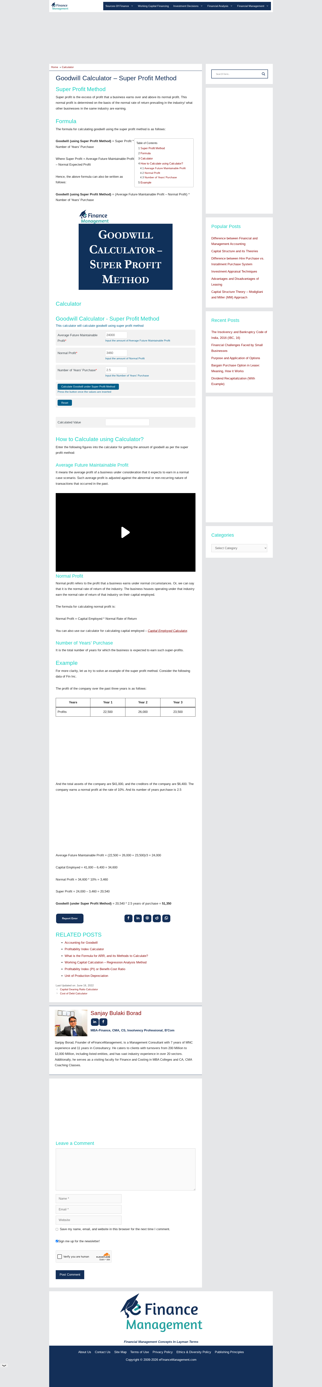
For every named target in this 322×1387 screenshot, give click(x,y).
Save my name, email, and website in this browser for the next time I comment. (115, 1229)
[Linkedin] (138, 918)
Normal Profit (152, 173)
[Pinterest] (147, 918)
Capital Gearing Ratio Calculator (79, 989)
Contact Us (103, 1352)
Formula (146, 153)
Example (146, 182)
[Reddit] (156, 918)
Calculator (147, 158)
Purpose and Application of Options (235, 358)
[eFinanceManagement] (59, 6)
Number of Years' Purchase (77, 370)
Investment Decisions (185, 5)
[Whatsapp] (166, 918)
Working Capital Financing (153, 5)
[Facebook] (128, 918)
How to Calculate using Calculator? (162, 163)
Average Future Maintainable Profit (165, 168)
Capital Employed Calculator (167, 631)
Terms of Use (139, 1352)
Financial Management (250, 5)
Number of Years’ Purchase (161, 177)
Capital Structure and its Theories (234, 251)
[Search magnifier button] (263, 74)
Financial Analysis (217, 5)
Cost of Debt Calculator (73, 993)
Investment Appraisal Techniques (234, 271)
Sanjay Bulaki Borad (116, 1013)
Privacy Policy (163, 1352)
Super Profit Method (153, 148)
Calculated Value (69, 422)
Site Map (120, 1352)
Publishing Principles (229, 1352)
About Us (84, 1352)
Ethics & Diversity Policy (193, 1352)
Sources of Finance (117, 5)
